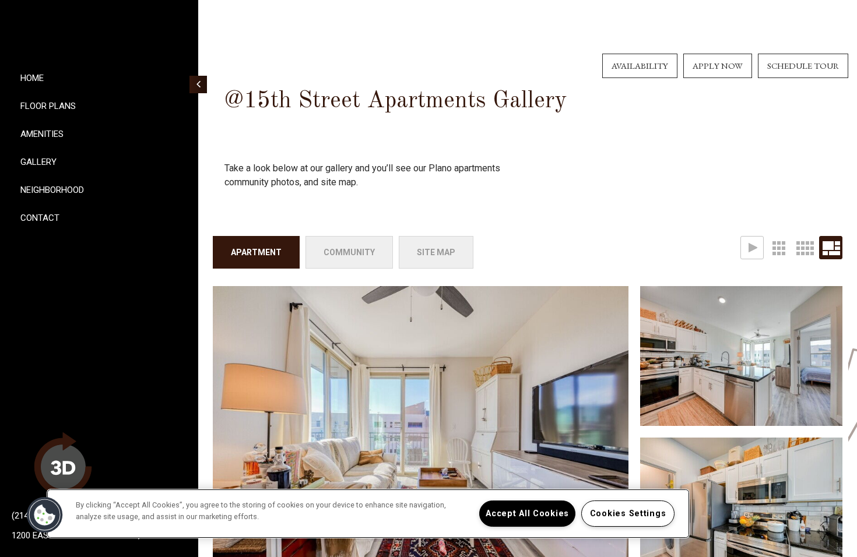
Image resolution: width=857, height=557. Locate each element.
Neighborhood (52, 190)
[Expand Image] (741, 356)
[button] (45, 515)
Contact (39, 218)
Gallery (38, 162)
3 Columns (778, 247)
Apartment (256, 252)
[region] (368, 513)
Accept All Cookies (527, 514)
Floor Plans (48, 106)
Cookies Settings (628, 514)
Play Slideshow (752, 247)
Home (32, 78)
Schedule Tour (803, 65)
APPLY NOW (718, 65)
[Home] (99, 30)
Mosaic (830, 247)
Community (349, 252)
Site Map (436, 252)
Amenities (42, 134)
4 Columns (804, 247)
